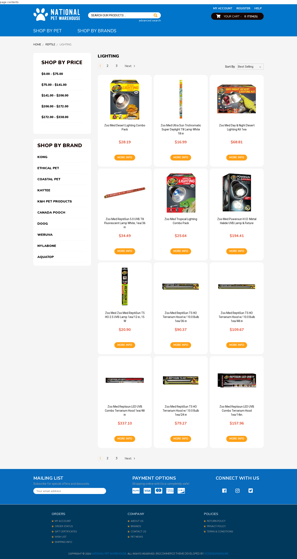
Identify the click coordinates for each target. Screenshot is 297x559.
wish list (60, 536)
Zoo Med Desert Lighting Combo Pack (124, 127)
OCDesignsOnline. (216, 554)
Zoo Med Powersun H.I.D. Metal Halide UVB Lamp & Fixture (236, 221)
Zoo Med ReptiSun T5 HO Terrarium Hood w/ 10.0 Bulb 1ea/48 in (237, 317)
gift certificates (66, 531)
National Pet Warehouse (109, 554)
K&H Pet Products (54, 201)
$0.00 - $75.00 (52, 74)
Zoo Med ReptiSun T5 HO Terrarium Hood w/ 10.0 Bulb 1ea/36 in (181, 317)
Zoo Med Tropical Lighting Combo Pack (180, 221)
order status (64, 526)
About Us (137, 521)
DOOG (42, 223)
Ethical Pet (48, 168)
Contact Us (138, 531)
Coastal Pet (48, 179)
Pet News (137, 536)
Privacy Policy (216, 526)
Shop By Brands (97, 31)
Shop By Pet (47, 31)
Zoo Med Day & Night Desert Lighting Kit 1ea (237, 127)
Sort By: (230, 66)
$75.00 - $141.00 (53, 85)
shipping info (63, 542)
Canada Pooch (51, 212)
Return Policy (216, 521)
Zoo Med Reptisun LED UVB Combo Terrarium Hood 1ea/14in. (236, 410)
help (258, 8)
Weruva (45, 235)
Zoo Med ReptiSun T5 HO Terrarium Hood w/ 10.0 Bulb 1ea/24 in (181, 410)
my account (222, 8)
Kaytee (43, 190)
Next (128, 66)
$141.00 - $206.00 (54, 95)
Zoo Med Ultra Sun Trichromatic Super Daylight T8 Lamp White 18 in (181, 129)
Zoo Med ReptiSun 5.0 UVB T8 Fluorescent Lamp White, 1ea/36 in (124, 223)
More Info (124, 157)
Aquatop (45, 257)
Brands (136, 526)
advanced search (150, 20)
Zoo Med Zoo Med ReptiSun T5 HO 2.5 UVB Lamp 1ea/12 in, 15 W (125, 317)
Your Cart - (241, 16)
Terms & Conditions (220, 531)
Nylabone (46, 246)
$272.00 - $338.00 (54, 117)
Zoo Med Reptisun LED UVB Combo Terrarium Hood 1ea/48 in (125, 410)
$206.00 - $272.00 (54, 106)
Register (243, 8)
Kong (42, 157)
